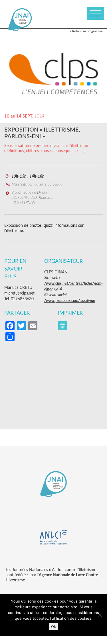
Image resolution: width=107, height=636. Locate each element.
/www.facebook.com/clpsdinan (69, 301)
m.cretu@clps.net (19, 293)
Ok (53, 626)
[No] (100, 615)
